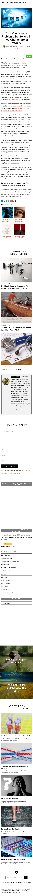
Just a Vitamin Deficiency (9, 798)
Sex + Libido (4, 586)
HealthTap (23, 63)
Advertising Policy (6, 889)
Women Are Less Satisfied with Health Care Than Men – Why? (16, 328)
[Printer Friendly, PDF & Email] (29, 55)
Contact (9, 892)
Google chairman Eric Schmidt (19, 106)
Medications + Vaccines (8, 571)
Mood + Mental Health (7, 580)
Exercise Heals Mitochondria (10, 829)
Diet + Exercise (5, 555)
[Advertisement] (16, 625)
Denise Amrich (13, 46)
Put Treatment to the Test (11, 369)
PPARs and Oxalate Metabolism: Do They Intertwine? (15, 767)
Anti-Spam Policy (16, 889)
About (4, 892)
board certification (16, 99)
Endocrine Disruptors (7, 558)
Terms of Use (23, 890)
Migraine (3, 574)
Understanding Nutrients (8, 593)
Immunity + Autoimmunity (8, 568)
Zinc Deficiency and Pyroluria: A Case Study (16, 736)
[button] (25, 877)
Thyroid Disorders (6, 590)
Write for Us (16, 892)
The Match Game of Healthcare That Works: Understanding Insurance (15, 287)
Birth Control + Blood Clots (8, 552)
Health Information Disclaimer (10, 890)
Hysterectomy (5, 564)
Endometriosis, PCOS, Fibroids (10, 561)
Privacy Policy (26, 889)
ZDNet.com (25, 59)
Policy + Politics (5, 583)
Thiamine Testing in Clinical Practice (13, 859)
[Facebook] (16, 872)
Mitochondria (5, 577)
